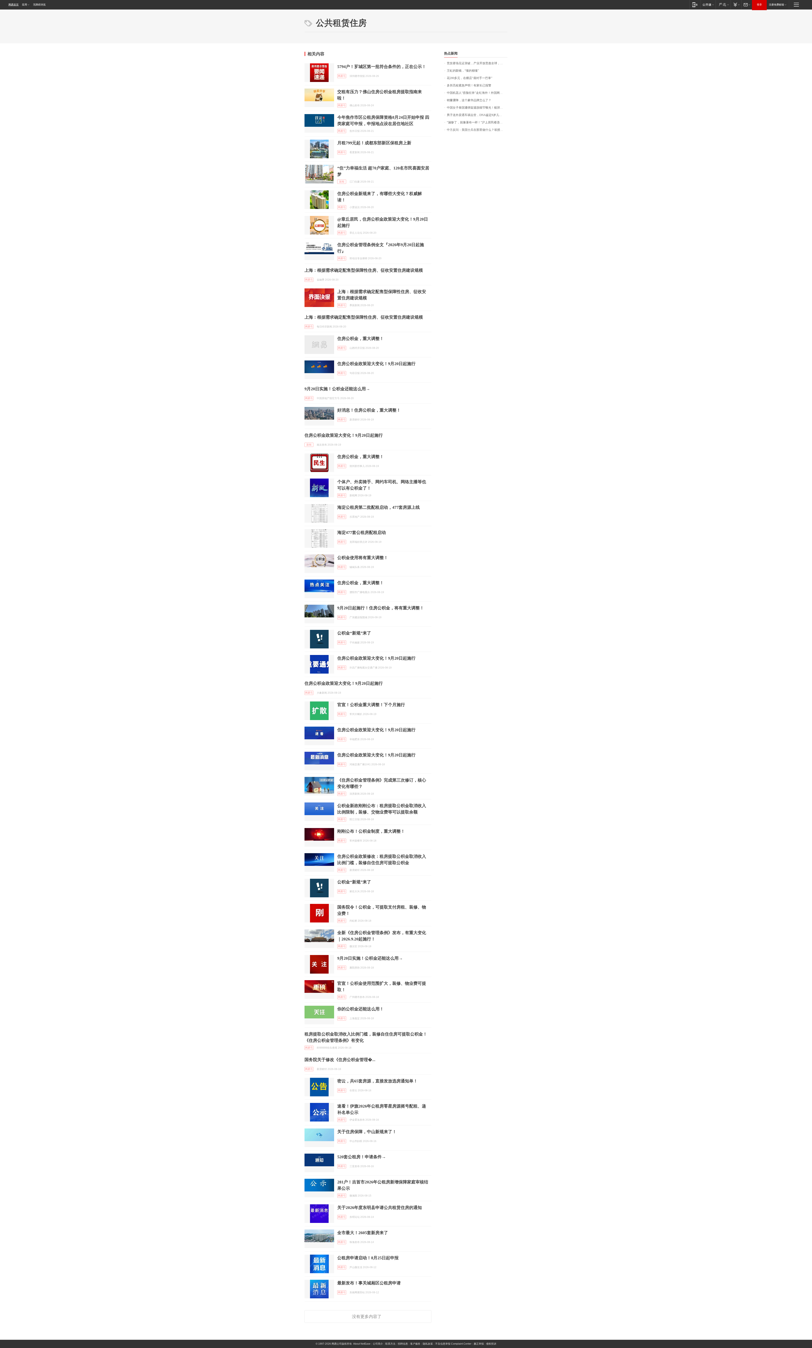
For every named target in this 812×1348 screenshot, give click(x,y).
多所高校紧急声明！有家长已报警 (469, 85)
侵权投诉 (491, 1343)
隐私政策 (428, 1343)
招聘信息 (403, 1343)
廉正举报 (479, 1343)
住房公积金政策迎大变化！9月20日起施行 (376, 363)
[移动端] (695, 4)
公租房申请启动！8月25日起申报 (368, 1257)
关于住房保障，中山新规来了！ (366, 1131)
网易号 (342, 76)
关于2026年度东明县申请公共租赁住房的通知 (379, 1207)
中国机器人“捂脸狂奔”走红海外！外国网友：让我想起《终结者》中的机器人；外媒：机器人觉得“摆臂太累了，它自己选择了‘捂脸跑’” (477, 92)
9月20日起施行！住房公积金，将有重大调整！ (380, 608)
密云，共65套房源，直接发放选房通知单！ (377, 1081)
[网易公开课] (708, 4)
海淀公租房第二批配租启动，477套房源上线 (378, 507)
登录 (759, 4)
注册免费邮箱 (776, 4)
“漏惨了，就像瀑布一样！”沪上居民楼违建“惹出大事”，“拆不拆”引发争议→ (477, 122)
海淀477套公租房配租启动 (361, 532)
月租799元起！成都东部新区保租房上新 (374, 143)
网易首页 (13, 4)
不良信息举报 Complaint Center (453, 1343)
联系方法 (390, 1343)
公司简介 (378, 1343)
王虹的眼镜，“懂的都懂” (463, 70)
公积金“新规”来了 (354, 633)
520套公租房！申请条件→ (361, 1156)
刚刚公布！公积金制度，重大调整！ (371, 831)
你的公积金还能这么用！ (360, 1009)
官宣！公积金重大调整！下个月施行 (371, 704)
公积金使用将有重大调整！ (362, 557)
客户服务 (415, 1343)
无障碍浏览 (39, 4)
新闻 (341, 181)
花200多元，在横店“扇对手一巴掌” (469, 78)
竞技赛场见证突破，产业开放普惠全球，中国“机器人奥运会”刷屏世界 (477, 63)
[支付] (736, 4)
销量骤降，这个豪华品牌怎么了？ (469, 100)
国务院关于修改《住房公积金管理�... (339, 1059)
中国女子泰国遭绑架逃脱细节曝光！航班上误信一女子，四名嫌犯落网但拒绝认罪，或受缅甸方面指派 (477, 107)
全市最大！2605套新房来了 (362, 1232)
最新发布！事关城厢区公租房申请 (369, 1283)
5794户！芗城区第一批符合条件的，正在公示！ (381, 66)
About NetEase (361, 1343)
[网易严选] (723, 4)
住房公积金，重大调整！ (360, 338)
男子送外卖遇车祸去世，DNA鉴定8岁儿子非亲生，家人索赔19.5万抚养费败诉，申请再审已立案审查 (477, 115)
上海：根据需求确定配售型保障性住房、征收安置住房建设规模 (363, 270)
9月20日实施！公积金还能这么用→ (337, 388)
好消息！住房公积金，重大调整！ (369, 410)
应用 (24, 4)
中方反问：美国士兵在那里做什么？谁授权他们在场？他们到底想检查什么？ (477, 129)
